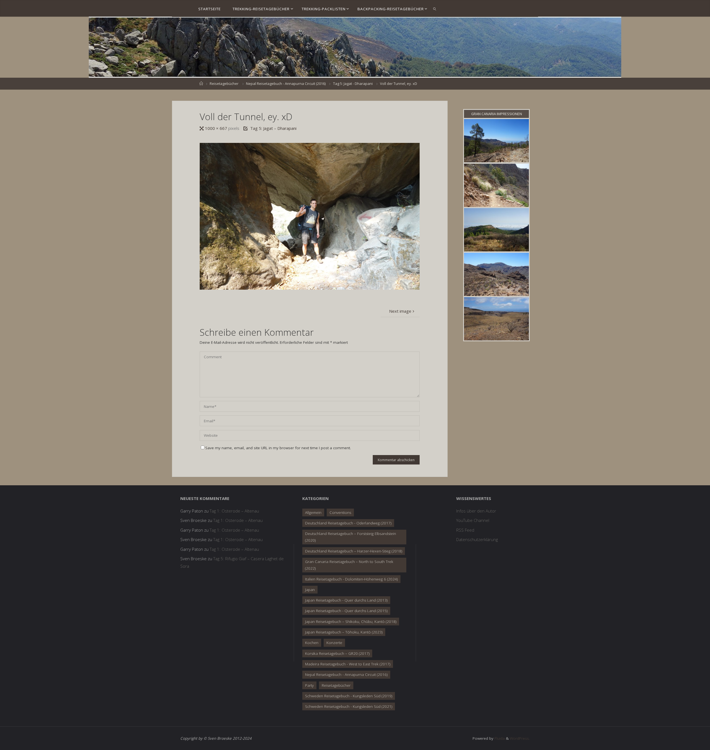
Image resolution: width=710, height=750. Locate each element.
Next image (400, 311)
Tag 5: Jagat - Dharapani (353, 83)
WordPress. (520, 738)
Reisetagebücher (224, 83)
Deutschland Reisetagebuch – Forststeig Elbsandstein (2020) (350, 537)
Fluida (499, 738)
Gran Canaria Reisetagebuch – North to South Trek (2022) (349, 565)
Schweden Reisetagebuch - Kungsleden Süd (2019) (348, 695)
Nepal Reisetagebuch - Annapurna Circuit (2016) (286, 83)
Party (309, 685)
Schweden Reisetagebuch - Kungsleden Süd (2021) (348, 706)
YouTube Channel (472, 520)
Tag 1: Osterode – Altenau (234, 511)
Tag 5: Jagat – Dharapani (273, 128)
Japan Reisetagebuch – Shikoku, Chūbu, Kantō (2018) (350, 621)
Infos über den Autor (476, 511)
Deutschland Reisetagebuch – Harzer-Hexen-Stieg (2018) (353, 551)
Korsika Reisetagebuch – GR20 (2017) (337, 653)
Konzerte (334, 642)
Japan (310, 589)
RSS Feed (465, 530)
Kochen (311, 642)
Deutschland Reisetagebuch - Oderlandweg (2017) (348, 523)
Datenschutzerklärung (477, 539)
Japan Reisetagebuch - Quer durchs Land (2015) (346, 610)
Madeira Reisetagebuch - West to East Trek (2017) (347, 663)
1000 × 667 (216, 128)
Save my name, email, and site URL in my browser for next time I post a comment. (278, 447)
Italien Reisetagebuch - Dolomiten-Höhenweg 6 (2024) (351, 579)
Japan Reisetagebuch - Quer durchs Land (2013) (346, 600)
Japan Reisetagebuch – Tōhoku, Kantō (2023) (343, 632)
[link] (435, 8)
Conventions (340, 512)
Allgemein (313, 512)
